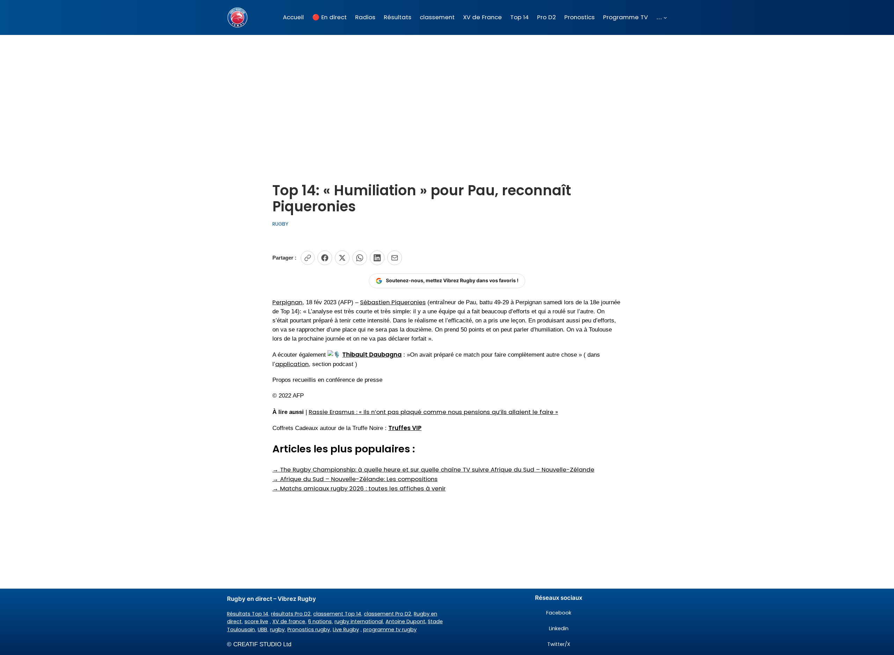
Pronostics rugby (308, 629)
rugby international (359, 621)
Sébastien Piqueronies (393, 302)
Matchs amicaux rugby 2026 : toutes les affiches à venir (359, 488)
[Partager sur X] (342, 257)
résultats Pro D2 (290, 613)
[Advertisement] (447, 90)
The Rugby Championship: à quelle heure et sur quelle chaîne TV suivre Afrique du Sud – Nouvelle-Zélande (433, 469)
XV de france (288, 621)
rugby (277, 629)
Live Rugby (346, 629)
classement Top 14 (337, 613)
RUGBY (280, 223)
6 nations (320, 621)
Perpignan (287, 302)
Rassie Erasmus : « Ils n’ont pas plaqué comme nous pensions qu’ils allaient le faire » (433, 412)
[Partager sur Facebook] (324, 257)
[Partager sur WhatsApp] (359, 257)
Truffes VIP (405, 428)
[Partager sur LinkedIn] (377, 257)
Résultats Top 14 (247, 613)
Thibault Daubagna (372, 354)
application (292, 364)
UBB (262, 629)
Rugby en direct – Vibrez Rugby (271, 598)
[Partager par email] (394, 257)
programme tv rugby (390, 629)
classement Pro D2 (387, 613)
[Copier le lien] (308, 258)
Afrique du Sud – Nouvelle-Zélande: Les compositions (355, 479)
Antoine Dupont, (406, 621)
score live (256, 621)
